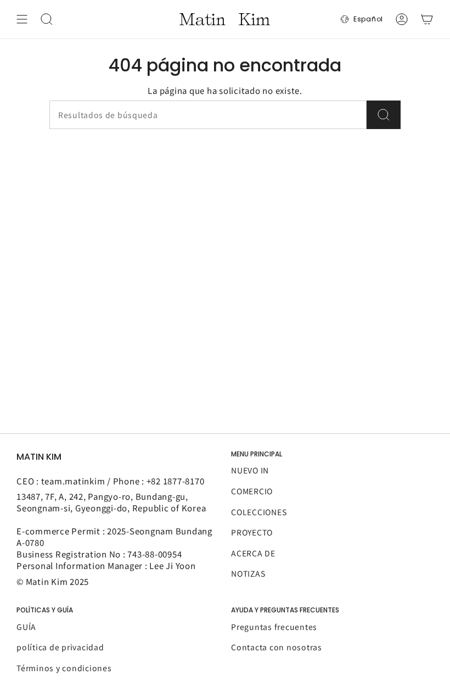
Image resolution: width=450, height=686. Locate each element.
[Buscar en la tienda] (384, 115)
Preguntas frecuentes (274, 626)
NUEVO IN (250, 470)
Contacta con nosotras (276, 647)
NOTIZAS (248, 573)
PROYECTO (252, 532)
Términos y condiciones (64, 667)
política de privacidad (60, 647)
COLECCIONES (258, 511)
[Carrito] (427, 19)
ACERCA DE (253, 553)
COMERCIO (252, 491)
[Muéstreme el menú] (22, 19)
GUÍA (26, 626)
